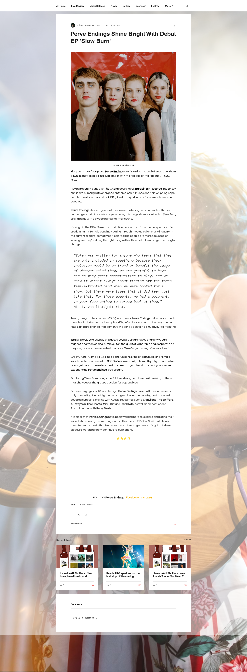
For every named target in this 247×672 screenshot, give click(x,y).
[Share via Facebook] (72, 515)
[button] (187, 6)
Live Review (77, 5)
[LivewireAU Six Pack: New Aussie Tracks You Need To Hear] (170, 556)
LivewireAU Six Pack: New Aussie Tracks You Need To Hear (169, 575)
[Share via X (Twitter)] (79, 515)
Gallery (126, 5)
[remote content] (123, 468)
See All (187, 540)
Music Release (97, 5)
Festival (155, 5)
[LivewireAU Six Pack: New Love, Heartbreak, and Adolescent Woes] (77, 556)
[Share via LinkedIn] (86, 515)
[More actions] (174, 25)
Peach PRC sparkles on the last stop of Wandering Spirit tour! (123, 575)
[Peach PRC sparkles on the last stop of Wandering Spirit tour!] (123, 556)
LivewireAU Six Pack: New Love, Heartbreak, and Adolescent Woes (76, 575)
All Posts (60, 5)
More (168, 5)
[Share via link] (93, 515)
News (114, 5)
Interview (141, 5)
